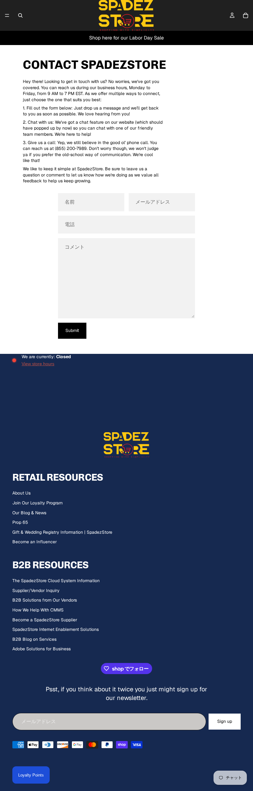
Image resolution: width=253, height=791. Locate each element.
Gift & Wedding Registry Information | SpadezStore (62, 532)
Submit (72, 330)
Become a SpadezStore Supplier (44, 620)
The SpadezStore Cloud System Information (56, 580)
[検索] (20, 15)
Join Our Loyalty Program (37, 503)
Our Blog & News (29, 513)
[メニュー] (7, 15)
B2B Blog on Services (34, 639)
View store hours (38, 363)
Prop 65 (20, 522)
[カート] (245, 15)
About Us (21, 493)
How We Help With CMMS (38, 610)
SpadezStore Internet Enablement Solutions (55, 629)
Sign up (224, 721)
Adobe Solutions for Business (41, 649)
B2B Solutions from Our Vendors (44, 600)
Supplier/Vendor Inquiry (36, 590)
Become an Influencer (34, 542)
